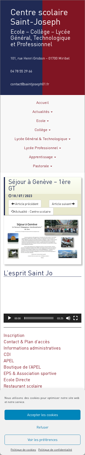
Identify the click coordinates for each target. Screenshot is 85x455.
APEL (9, 360)
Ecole (41, 120)
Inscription (14, 335)
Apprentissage (41, 156)
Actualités (41, 111)
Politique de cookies (23, 449)
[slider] (38, 318)
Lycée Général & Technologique (41, 138)
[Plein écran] (75, 318)
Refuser (42, 427)
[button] (43, 301)
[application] (42, 301)
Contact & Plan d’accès (27, 341)
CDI (7, 354)
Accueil (42, 102)
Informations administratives (32, 348)
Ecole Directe (17, 379)
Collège (41, 129)
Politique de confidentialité (55, 449)
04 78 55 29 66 (21, 71)
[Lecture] (9, 318)
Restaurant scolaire (23, 386)
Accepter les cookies (42, 414)
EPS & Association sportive (30, 373)
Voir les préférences (43, 439)
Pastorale (41, 165)
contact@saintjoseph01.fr (29, 84)
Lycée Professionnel (41, 147)
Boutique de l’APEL (22, 367)
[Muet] (68, 318)
